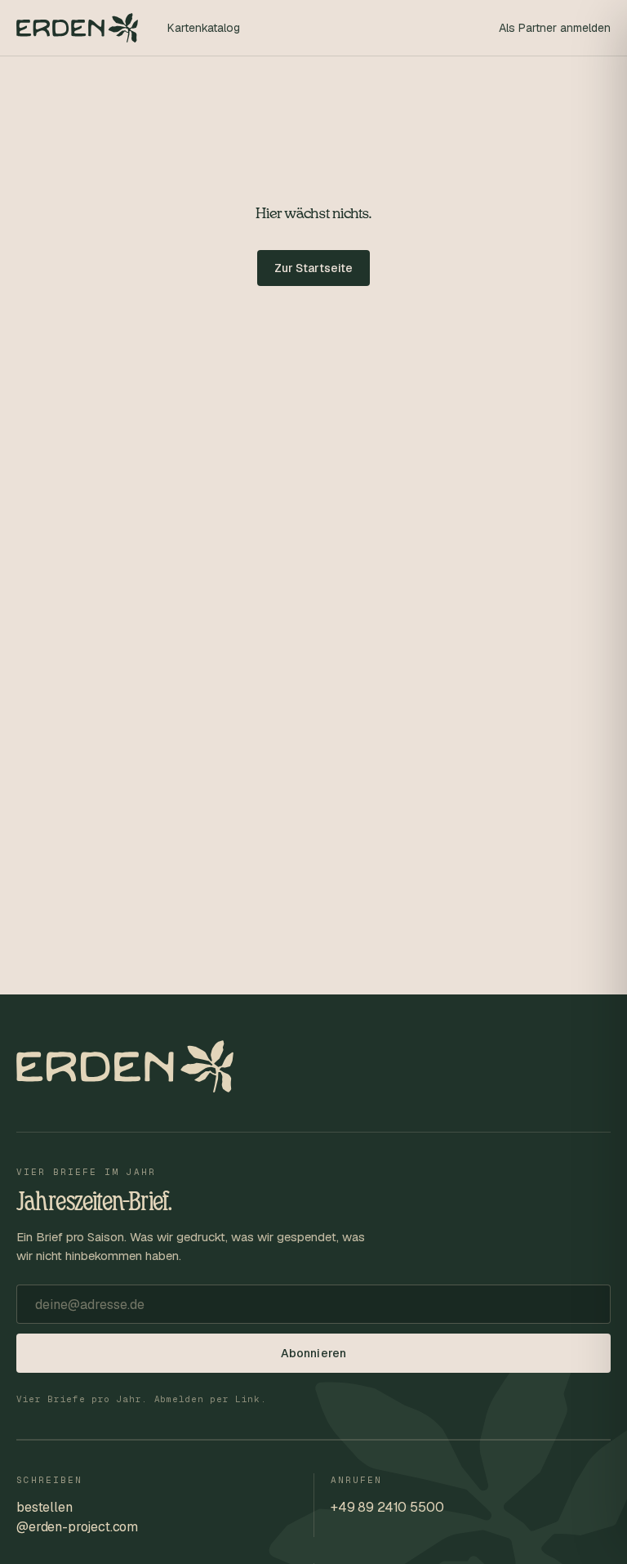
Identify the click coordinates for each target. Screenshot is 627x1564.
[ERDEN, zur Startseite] (77, 27)
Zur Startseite (314, 268)
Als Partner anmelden (555, 27)
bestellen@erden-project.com (77, 1517)
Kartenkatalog (203, 27)
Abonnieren (313, 1353)
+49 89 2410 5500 (387, 1507)
